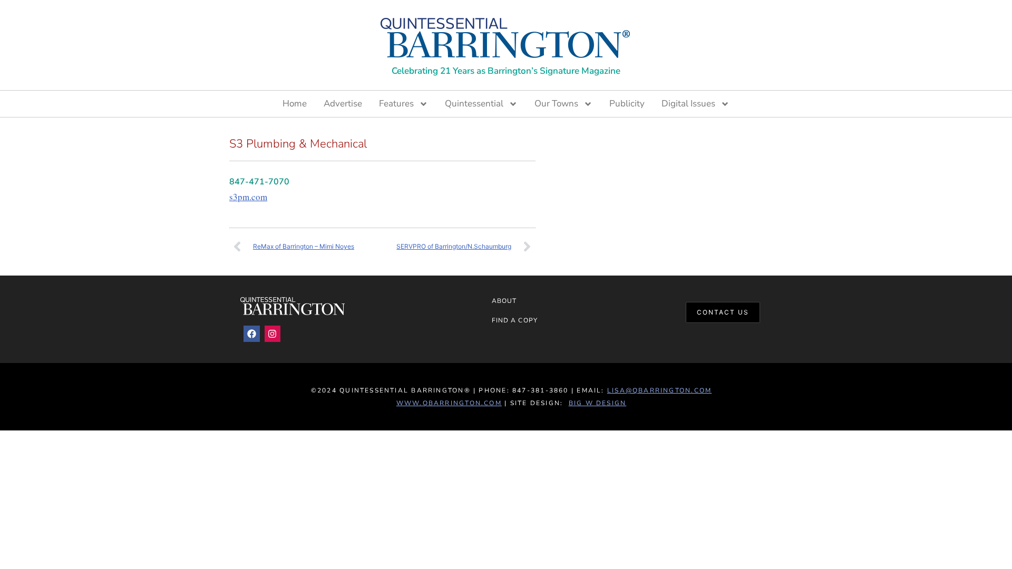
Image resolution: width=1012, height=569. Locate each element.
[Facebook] (252, 334)
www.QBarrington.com (449, 403)
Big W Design (598, 403)
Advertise (343, 103)
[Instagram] (273, 334)
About (504, 301)
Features (396, 103)
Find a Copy (515, 320)
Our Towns (556, 103)
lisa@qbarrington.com (659, 390)
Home (295, 103)
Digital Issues (688, 103)
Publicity (627, 103)
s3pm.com (248, 197)
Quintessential (474, 103)
